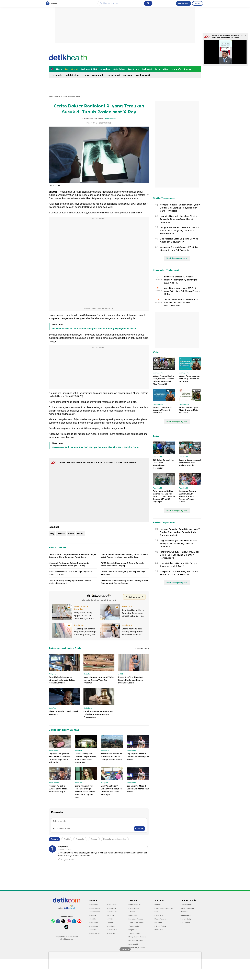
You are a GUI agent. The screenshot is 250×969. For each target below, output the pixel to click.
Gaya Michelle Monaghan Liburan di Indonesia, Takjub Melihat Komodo (62, 680)
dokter (61, 533)
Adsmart (131, 912)
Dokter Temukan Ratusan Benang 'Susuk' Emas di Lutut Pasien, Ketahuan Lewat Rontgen (124, 555)
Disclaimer (159, 930)
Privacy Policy (160, 926)
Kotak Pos (159, 915)
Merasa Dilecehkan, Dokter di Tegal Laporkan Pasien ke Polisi (70, 573)
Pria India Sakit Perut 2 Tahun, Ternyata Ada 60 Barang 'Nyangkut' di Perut (94, 328)
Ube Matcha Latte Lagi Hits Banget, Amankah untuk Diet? (179, 240)
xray (52, 533)
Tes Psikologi (113, 75)
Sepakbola (93, 926)
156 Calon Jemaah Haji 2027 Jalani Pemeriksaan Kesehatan (163, 464)
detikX (110, 919)
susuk (71, 533)
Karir (156, 912)
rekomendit (133, 944)
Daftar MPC (183, 3)
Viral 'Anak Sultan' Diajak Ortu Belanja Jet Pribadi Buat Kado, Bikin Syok (112, 790)
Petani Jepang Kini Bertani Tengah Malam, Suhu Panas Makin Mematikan (86, 758)
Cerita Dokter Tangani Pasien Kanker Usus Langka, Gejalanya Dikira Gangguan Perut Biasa (73, 555)
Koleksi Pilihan (73, 75)
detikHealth (54, 96)
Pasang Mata (133, 908)
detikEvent (132, 915)
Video (166, 69)
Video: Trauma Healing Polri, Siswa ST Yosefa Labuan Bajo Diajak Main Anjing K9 (163, 380)
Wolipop (110, 915)
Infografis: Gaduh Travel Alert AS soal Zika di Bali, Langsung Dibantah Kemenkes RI (180, 230)
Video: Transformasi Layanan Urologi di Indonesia (162, 410)
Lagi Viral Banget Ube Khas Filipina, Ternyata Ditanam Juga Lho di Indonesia (59, 758)
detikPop (111, 933)
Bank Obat (128, 75)
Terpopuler (57, 75)
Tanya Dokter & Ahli (93, 75)
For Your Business (135, 940)
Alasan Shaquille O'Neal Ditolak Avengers (63, 712)
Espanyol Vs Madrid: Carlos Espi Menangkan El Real (138, 756)
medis (80, 533)
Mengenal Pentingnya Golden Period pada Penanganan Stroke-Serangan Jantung (69, 564)
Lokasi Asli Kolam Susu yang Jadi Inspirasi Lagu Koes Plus (123, 573)
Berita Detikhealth (71, 96)
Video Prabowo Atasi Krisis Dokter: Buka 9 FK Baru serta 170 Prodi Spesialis (97, 462)
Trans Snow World (136, 923)
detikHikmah (112, 930)
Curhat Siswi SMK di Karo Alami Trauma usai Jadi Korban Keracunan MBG (181, 302)
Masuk (198, 3)
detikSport (93, 923)
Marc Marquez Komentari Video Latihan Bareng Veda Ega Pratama (98, 680)
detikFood (111, 908)
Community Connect (136, 948)
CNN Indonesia (187, 905)
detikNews (93, 905)
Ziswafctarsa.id (134, 933)
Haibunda (185, 912)
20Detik (110, 923)
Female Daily (186, 919)
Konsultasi (105, 69)
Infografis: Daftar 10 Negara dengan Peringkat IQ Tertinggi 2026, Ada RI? (180, 279)
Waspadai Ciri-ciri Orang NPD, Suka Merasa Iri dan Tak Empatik (179, 249)
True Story (133, 69)
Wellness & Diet (89, 69)
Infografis (176, 69)
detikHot (92, 919)
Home (59, 69)
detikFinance (94, 912)
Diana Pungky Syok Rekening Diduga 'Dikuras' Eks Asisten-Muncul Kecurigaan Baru (85, 791)
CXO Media (185, 923)
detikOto (93, 930)
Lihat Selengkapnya (175, 258)
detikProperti (94, 933)
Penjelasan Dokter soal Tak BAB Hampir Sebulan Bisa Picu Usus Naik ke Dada (95, 447)
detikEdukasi (94, 908)
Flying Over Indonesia (137, 937)
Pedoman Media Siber (164, 908)
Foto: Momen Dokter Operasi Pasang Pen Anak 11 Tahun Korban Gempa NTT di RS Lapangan (164, 496)
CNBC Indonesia (187, 908)
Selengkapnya (141, 648)
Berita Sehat (71, 69)
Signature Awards (135, 919)
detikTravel (111, 905)
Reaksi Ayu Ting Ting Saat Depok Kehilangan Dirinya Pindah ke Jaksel (130, 680)
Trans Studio (133, 926)
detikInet (92, 915)
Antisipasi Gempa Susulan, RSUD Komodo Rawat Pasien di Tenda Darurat (187, 496)
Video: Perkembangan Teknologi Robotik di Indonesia (189, 378)
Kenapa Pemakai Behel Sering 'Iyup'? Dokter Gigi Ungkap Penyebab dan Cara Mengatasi (180, 207)
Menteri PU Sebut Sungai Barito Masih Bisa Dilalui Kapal (58, 789)
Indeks (187, 69)
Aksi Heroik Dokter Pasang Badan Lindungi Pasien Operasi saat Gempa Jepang (124, 581)
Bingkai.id (132, 930)
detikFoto (111, 926)
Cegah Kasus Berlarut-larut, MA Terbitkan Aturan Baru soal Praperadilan (98, 714)
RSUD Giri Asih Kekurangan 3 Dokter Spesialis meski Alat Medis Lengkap (122, 564)
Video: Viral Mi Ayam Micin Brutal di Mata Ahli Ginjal (188, 410)
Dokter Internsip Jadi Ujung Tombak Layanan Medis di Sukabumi (70, 581)
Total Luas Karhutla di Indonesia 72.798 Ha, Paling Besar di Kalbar (111, 756)
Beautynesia (186, 915)
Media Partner (160, 919)
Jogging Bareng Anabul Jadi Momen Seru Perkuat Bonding (190, 462)
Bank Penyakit (143, 75)
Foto (157, 69)
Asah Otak (147, 69)
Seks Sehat (119, 69)
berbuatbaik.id (134, 905)
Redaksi (158, 905)
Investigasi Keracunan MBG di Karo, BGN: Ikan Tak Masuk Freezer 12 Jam (182, 291)
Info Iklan (158, 923)
